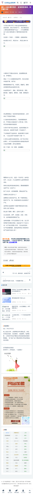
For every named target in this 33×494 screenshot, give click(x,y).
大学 (25, 438)
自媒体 (16, 465)
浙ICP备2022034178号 (23, 483)
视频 (7, 468)
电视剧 (25, 457)
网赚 (16, 463)
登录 (26, 2)
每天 (16, 452)
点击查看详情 (13, 242)
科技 (7, 460)
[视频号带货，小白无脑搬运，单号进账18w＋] (6, 310)
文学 (16, 449)
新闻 (25, 449)
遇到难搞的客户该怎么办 (18, 298)
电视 (16, 457)
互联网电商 (7, 435)
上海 (25, 432)
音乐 (16, 471)
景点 (7, 452)
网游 (7, 463)
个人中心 (23, 492)
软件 (7, 471)
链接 (12, 260)
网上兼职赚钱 (25, 460)
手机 (25, 443)
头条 (7, 441)
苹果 (25, 465)
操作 (7, 449)
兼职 (25, 435)
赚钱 (25, 468)
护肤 (16, 446)
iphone (7, 432)
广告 (7, 443)
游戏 (7, 454)
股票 (7, 465)
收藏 (6, 260)
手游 (7, 446)
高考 (25, 471)
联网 (25, 463)
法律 (25, 452)
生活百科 (16, 454)
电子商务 (25, 454)
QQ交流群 (7, 353)
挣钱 (25, 446)
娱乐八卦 (16, 441)
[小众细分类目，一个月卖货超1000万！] (6, 317)
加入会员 (10, 492)
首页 (10, 17)
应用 (16, 443)
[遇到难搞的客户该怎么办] (6, 300)
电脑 (7, 457)
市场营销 (25, 441)
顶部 (30, 492)
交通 (16, 435)
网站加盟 (16, 492)
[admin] (2, 12)
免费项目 (7, 12)
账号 (16, 468)
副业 (7, 438)
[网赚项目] (16, 432)
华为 (16, 438)
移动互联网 (16, 460)
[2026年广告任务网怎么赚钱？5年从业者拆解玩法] (6, 293)
